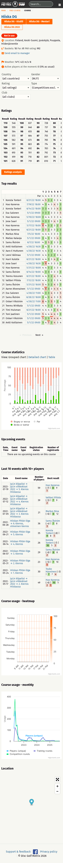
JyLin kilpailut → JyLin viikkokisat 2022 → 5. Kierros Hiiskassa (19, 487)
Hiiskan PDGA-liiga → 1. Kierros (20, 571)
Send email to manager (17, 53)
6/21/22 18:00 (34, 200)
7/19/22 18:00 (33, 204)
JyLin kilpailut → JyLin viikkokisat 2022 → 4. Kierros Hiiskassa (19, 500)
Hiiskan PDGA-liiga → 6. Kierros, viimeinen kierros (20, 523)
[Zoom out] (57, 791)
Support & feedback (18, 851)
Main (3, 10)
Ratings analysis (13, 172)
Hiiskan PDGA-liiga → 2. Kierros (20, 562)
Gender (35, 74)
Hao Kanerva (52, 485)
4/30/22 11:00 (34, 293)
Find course (14, 10)
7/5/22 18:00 (33, 234)
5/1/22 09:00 (33, 212)
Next (37, 335)
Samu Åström (53, 520)
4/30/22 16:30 (34, 246)
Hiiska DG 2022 (12, 27)
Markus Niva (52, 511)
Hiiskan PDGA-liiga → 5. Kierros (20, 533)
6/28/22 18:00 (33, 297)
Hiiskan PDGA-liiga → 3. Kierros (20, 552)
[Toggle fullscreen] (57, 779)
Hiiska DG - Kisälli (13, 21)
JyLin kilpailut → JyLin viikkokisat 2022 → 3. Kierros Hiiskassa (19, 512)
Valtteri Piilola (53, 497)
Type (34, 83)
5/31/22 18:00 (34, 267)
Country (6, 74)
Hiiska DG (9, 17)
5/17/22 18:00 (34, 225)
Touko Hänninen (51, 570)
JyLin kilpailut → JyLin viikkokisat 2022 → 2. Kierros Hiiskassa (19, 582)
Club (4, 92)
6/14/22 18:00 (34, 208)
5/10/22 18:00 (34, 217)
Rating (6, 83)
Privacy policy (48, 851)
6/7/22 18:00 (33, 242)
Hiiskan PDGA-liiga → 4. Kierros (20, 543)
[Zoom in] (57, 786)
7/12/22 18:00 (34, 280)
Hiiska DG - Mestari (39, 21)
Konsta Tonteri (49, 532)
